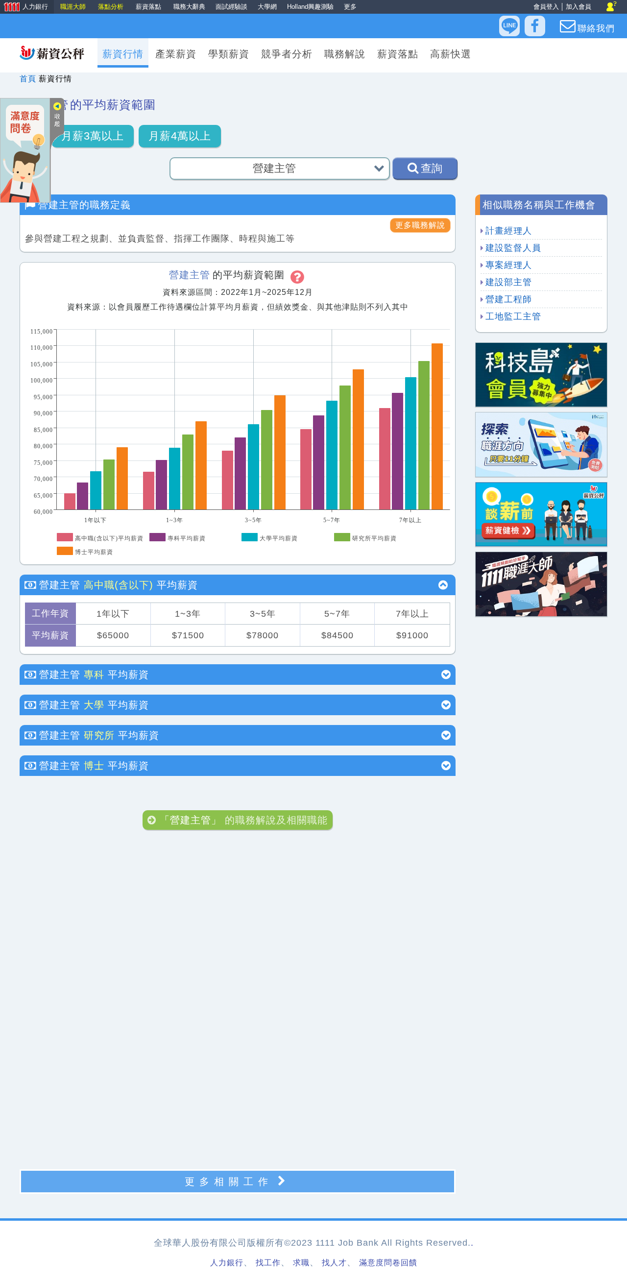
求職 (301, 1262)
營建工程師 (508, 299)
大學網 (267, 6)
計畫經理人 (508, 231)
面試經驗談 (231, 6)
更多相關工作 (229, 1181)
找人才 (334, 1262)
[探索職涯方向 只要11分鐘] (541, 444)
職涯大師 (74, 6)
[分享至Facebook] (535, 26)
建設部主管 (508, 282)
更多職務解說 (420, 225)
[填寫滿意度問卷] (24, 149)
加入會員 (578, 6)
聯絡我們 (596, 28)
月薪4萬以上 (179, 136)
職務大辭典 (189, 6)
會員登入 (546, 6)
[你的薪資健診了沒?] (541, 513)
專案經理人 (508, 265)
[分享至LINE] (509, 26)
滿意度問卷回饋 (388, 1262)
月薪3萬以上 (92, 136)
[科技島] (541, 374)
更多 (350, 6)
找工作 (268, 1262)
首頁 (28, 78)
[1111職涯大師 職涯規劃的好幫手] (541, 584)
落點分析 (111, 6)
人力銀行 (25, 7)
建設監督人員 (513, 248)
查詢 (431, 168)
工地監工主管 (513, 316)
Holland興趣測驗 (310, 6)
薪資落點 (149, 6)
